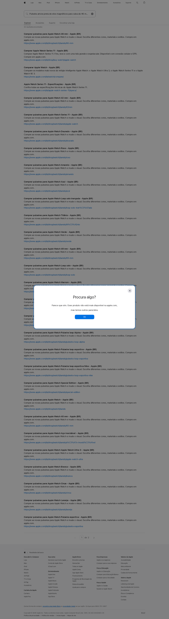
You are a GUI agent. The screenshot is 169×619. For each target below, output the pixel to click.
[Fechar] (130, 290)
